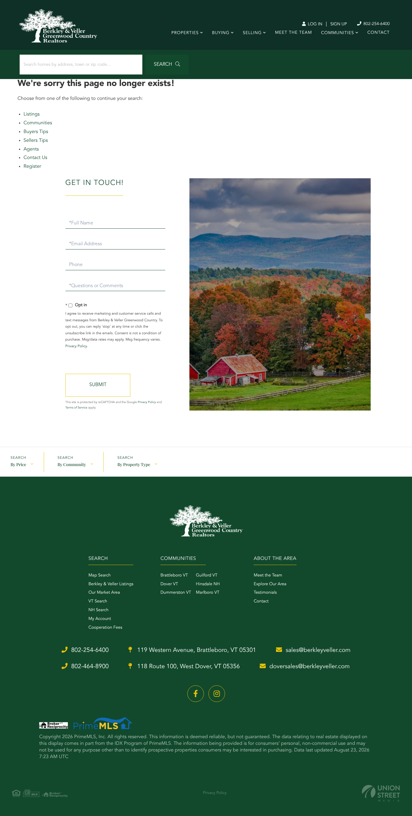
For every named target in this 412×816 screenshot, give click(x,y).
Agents (31, 149)
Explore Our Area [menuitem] (270, 584)
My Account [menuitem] (99, 619)
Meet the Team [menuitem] (268, 575)
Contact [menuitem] (378, 33)
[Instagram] (216, 693)
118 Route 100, (187, 667)
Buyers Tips (36, 131)
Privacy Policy (76, 346)
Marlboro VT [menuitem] (208, 593)
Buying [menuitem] (221, 33)
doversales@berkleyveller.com (309, 667)
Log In (314, 24)
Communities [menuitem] (337, 33)
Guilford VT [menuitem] (206, 575)
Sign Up (338, 24)
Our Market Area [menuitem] (104, 593)
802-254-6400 (376, 24)
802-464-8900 (90, 667)
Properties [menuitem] (185, 33)
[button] (167, 65)
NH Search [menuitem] (98, 610)
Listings (32, 114)
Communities (38, 123)
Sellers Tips (36, 140)
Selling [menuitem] (252, 33)
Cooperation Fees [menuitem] (105, 628)
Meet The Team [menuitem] (293, 33)
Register (32, 166)
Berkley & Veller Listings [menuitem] (110, 584)
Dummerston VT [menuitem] (175, 593)
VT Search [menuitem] (97, 601)
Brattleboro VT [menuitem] (174, 575)
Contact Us (35, 157)
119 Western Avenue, (195, 650)
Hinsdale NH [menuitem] (208, 584)
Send (97, 385)
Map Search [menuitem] (99, 575)
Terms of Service (76, 407)
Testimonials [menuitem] (265, 593)
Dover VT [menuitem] (169, 584)
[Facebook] (195, 693)
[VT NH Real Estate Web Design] (381, 793)
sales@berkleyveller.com (318, 650)
